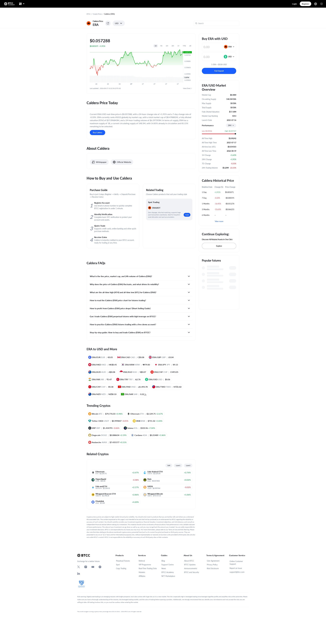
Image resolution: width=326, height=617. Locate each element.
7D (161, 46)
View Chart (186, 88)
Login (294, 4)
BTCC (89, 14)
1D (156, 46)
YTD (184, 46)
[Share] (108, 23)
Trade (187, 215)
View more (219, 221)
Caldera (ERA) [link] (109, 14)
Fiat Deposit (219, 71)
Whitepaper (101, 162)
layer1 (178, 465)
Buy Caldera (97, 132)
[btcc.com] (9, 3)
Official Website (124, 162)
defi (168, 465)
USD (117, 23)
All (190, 46)
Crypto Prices (97, 14)
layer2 (188, 465)
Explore (219, 246)
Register (305, 4)
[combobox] (231, 125)
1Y (178, 46)
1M (167, 46)
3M (173, 46)
